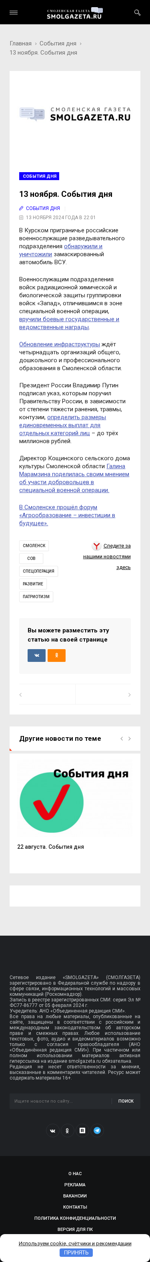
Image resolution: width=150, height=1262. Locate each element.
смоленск (34, 546)
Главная (21, 43)
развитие (33, 584)
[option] (75, 809)
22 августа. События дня (50, 847)
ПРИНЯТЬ (76, 1253)
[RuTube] (82, 1130)
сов (31, 558)
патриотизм (36, 597)
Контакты (75, 1207)
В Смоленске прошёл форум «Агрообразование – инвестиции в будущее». (67, 515)
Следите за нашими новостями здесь (107, 557)
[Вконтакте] (53, 1130)
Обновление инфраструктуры (59, 344)
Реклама (75, 1184)
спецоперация (38, 571)
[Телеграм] (97, 1130)
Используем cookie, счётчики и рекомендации (75, 1243)
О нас (75, 1173)
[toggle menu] (14, 12)
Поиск (126, 1101)
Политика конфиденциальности (75, 1218)
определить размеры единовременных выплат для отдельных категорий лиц (62, 425)
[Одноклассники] (67, 1130)
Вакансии (75, 1196)
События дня (58, 43)
